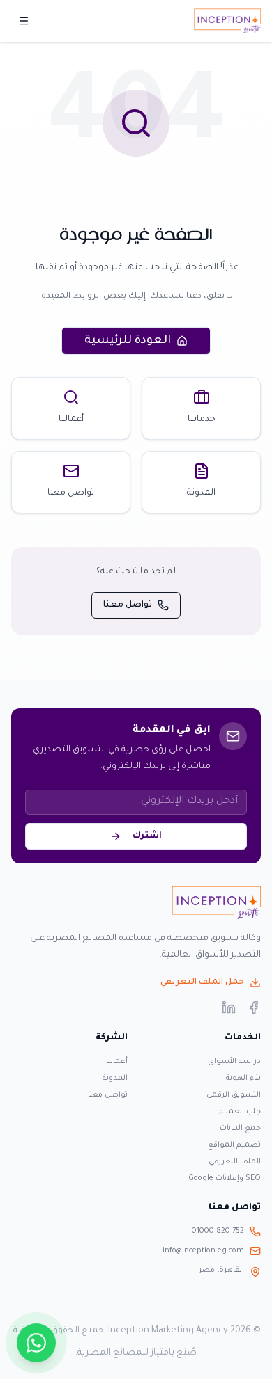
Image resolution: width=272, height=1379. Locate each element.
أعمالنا (117, 1062)
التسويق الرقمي (233, 1095)
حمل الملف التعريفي (202, 982)
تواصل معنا (127, 605)
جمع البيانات (240, 1128)
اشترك (147, 836)
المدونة (115, 1078)
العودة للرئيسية (127, 341)
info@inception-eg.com (203, 1251)
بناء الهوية (243, 1078)
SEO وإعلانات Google (224, 1178)
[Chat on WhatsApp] (36, 1342)
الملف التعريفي (235, 1162)
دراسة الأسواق (234, 1062)
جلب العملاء (240, 1112)
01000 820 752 (218, 1231)
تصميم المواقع (234, 1145)
